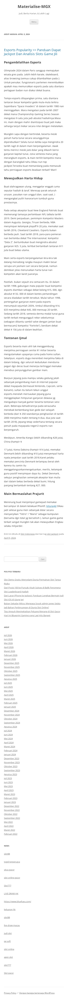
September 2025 (12, 675)
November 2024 (12, 714)
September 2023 (12, 770)
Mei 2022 (8, 822)
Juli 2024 (8, 730)
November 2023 (12, 762)
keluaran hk (10, 909)
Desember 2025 (11, 663)
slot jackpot (52, 533)
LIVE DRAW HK (11, 893)
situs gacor (9, 869)
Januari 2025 (10, 706)
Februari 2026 (10, 655)
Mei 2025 (8, 690)
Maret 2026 (9, 651)
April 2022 (9, 825)
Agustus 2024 (10, 726)
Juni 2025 (8, 686)
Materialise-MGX (34, 6)
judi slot (8, 933)
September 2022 (12, 818)
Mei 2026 (8, 643)
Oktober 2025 (10, 671)
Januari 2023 (10, 802)
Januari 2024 (10, 754)
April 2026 (9, 647)
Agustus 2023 (10, 774)
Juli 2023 (8, 778)
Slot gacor (9, 973)
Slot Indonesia (28, 533)
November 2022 (12, 810)
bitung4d (51, 506)
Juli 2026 (8, 635)
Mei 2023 (8, 786)
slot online (9, 949)
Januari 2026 (10, 659)
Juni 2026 (8, 639)
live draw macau (12, 925)
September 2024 (12, 722)
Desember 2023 (11, 758)
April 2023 (9, 790)
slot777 (7, 965)
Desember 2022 (11, 806)
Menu (34, 22)
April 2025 (9, 694)
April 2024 (9, 742)
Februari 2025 (10, 702)
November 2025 (12, 667)
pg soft (7, 941)
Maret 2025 (9, 698)
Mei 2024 (8, 738)
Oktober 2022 (10, 814)
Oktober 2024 (10, 718)
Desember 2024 (11, 710)
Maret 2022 (9, 829)
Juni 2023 (8, 782)
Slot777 (7, 885)
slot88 (7, 853)
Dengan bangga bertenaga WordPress (37, 993)
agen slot (8, 957)
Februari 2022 (10, 833)
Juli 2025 (8, 682)
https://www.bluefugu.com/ (17, 901)
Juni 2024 (8, 734)
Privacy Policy (10, 993)
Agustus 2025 (10, 678)
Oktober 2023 (10, 766)
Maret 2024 (9, 746)
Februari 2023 (10, 798)
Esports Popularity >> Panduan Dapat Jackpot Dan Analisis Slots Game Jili (32, 52)
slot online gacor (12, 877)
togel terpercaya (12, 861)
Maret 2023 (9, 794)
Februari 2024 (10, 750)
